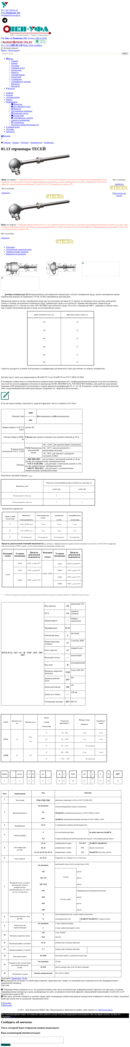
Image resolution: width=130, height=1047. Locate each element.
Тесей (24, 978)
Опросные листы (20, 113)
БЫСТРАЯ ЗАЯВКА (33, 45)
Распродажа (16, 70)
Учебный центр (18, 68)
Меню (10, 59)
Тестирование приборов (21, 111)
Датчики (24, 142)
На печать (121, 194)
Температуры (36, 142)
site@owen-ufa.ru (105, 1010)
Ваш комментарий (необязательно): (20, 1033)
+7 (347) (12, 45)
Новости (15, 72)
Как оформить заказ (22, 106)
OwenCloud (16, 77)
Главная (14, 61)
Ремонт (14, 63)
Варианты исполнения (16, 254)
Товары (15, 142)
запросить (5, 193)
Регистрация (14, 50)
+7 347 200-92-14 (10, 10)
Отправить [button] (5, 1045)
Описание (10, 247)
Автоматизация (18, 75)
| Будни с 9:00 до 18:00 (25, 38)
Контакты (15, 86)
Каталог (11, 88)
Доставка (15, 66)
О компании (16, 79)
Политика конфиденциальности (25, 125)
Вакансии (15, 84)
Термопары (49, 142)
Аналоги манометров (20, 120)
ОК (12, 1017)
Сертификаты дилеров (21, 82)
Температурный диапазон (17, 252)
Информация (11, 102)
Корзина (7, 136)
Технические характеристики (19, 249)
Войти (4, 50)
